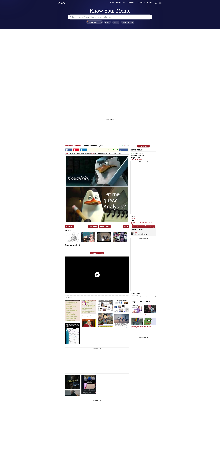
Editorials (140, 3)
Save (76, 150)
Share (69, 150)
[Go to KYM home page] (61, 3)
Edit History (150, 226)
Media (130, 3)
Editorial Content (127, 22)
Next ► (126, 226)
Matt (136, 232)
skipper (133, 224)
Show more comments (97, 253)
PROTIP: (67, 153)
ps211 (150, 222)
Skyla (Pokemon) (148, 314)
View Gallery (93, 226)
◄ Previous (69, 226)
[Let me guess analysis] (97, 189)
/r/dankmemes (135, 222)
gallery (92, 153)
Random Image (104, 226)
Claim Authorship (138, 226)
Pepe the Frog (147, 326)
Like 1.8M (124, 150)
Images (107, 22)
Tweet (84, 150)
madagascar (143, 222)
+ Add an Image (143, 146)
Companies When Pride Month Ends (137, 327)
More (149, 3)
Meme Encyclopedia (117, 3)
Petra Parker (134, 314)
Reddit (133, 218)
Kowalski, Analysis (73, 146)
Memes (116, 22)
